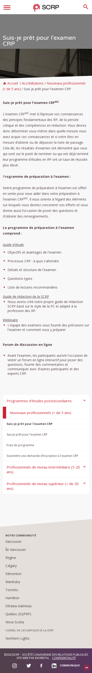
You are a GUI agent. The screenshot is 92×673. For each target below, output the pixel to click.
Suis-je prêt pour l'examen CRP (30, 424)
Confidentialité (64, 658)
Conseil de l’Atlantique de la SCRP (29, 630)
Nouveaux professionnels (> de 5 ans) (40, 412)
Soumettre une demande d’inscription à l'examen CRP (42, 456)
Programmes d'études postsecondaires (39, 400)
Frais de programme (20, 445)
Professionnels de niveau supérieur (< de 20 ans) (43, 486)
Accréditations (33, 83)
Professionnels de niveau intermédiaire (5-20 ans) (43, 469)
